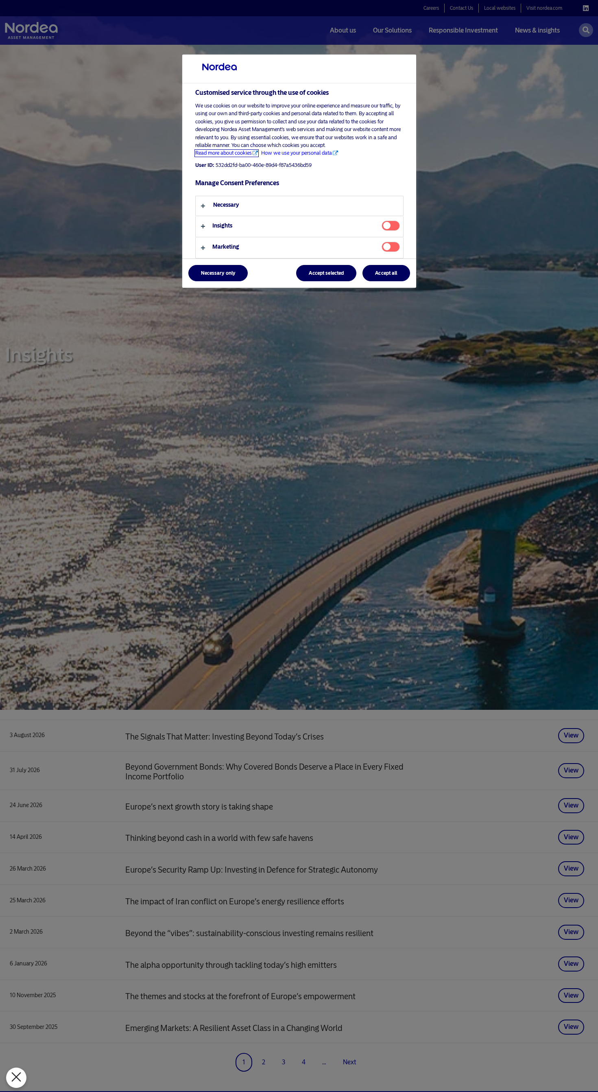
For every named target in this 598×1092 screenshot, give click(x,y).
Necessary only (218, 273)
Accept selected (326, 273)
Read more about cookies (223, 153)
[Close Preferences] (16, 1078)
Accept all (386, 273)
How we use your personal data (296, 153)
